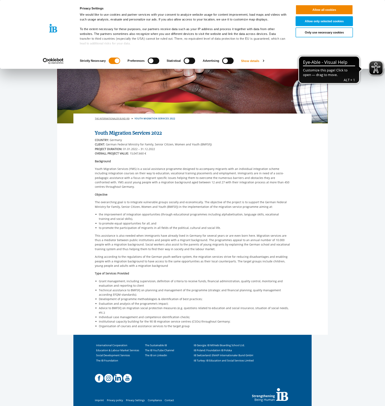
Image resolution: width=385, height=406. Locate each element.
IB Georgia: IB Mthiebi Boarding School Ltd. (219, 345)
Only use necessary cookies (324, 32)
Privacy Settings (135, 400)
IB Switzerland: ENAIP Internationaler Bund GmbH (223, 355)
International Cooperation (111, 345)
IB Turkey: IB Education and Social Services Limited (224, 360)
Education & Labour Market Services (117, 350)
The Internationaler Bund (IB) (112, 118)
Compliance (155, 400)
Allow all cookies (324, 9)
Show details (250, 61)
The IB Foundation (107, 360)
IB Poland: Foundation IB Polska (213, 350)
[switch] (153, 61)
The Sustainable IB (156, 345)
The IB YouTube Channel (159, 350)
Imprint (99, 400)
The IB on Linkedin (156, 355)
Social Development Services (113, 355)
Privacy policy (115, 400)
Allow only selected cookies (324, 21)
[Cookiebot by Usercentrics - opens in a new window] (53, 61)
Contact (169, 400)
